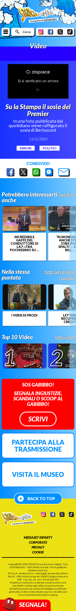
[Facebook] (50, 31)
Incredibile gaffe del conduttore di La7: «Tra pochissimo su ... (24, 243)
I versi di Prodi (24, 315)
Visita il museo (38, 474)
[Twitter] (60, 31)
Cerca (27, 32)
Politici (49, 148)
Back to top (41, 498)
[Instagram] (40, 31)
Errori (25, 148)
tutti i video (64, 337)
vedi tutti (66, 194)
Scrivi (38, 419)
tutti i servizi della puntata (59, 274)
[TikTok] (70, 31)
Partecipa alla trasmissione (38, 445)
